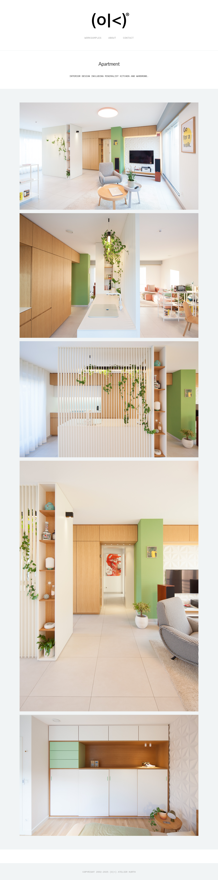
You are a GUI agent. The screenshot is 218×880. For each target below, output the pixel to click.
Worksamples (92, 38)
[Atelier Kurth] (109, 31)
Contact (128, 38)
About (112, 38)
